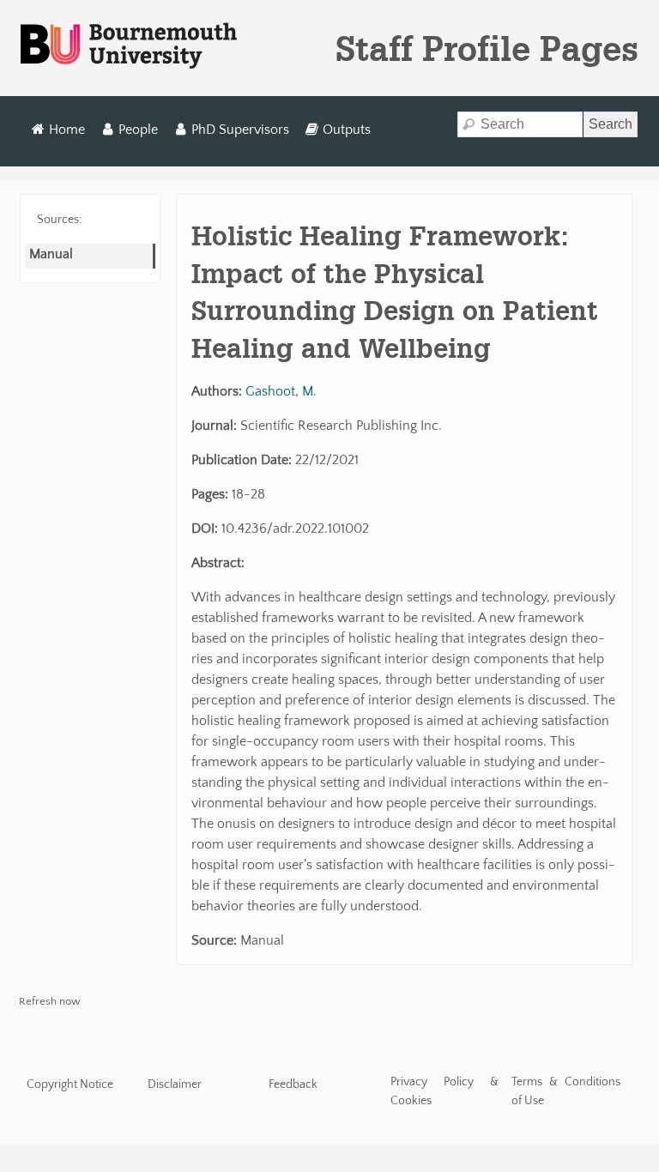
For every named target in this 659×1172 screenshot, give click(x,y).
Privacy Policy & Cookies (444, 1091)
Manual (51, 254)
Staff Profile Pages (487, 48)
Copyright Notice (70, 1084)
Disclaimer (175, 1084)
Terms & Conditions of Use (565, 1091)
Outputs (347, 129)
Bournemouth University (129, 46)
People (138, 129)
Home (67, 129)
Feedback (293, 1084)
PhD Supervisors (240, 129)
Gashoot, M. (281, 391)
